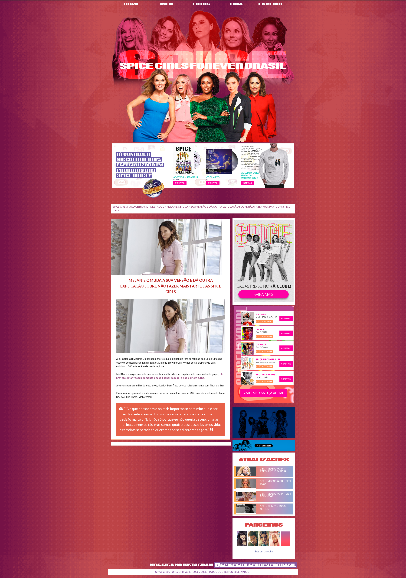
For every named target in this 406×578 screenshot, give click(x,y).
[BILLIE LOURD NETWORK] (264, 545)
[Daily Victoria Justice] (242, 545)
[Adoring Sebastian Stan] (253, 545)
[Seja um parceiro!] (285, 545)
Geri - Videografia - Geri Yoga (275, 482)
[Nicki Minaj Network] (274, 545)
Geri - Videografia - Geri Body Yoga (275, 495)
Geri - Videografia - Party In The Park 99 (273, 470)
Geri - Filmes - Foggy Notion (273, 507)
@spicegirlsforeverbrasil (255, 565)
